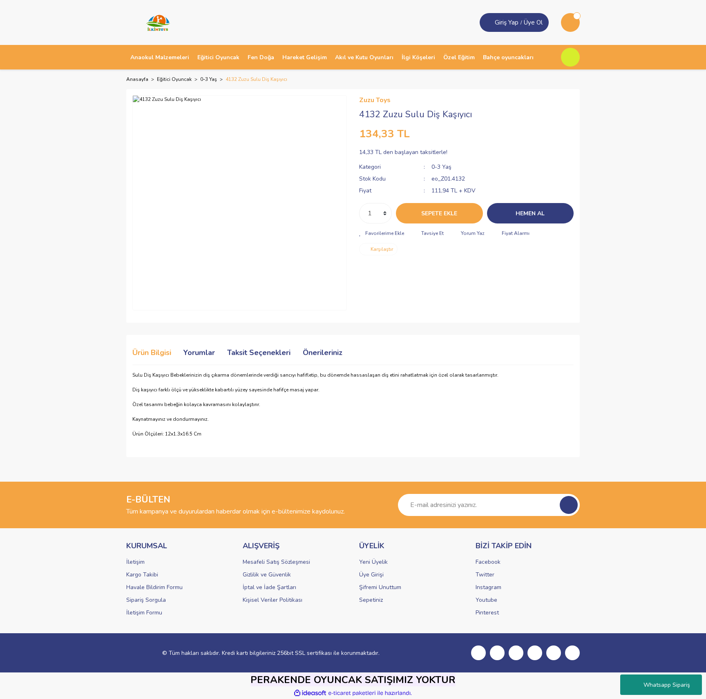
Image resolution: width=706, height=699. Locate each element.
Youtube (486, 600)
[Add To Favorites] (381, 233)
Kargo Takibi (142, 574)
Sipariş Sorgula (146, 600)
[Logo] (155, 22)
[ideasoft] (310, 693)
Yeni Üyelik (373, 562)
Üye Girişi (371, 574)
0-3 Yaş (441, 167)
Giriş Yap (506, 22)
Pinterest (487, 612)
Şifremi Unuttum (380, 587)
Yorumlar (199, 352)
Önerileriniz (322, 352)
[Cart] (570, 22)
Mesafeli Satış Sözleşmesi (276, 562)
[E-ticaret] (352, 693)
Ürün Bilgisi (151, 352)
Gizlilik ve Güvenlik (267, 574)
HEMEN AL (530, 213)
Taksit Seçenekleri (258, 352)
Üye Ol (533, 22)
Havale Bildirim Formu (154, 587)
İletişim (135, 562)
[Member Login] (488, 22)
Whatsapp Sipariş (666, 685)
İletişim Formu (144, 612)
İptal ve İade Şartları (269, 587)
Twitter (485, 574)
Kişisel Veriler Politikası (272, 600)
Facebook (488, 562)
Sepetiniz (371, 600)
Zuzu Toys (375, 100)
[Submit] (569, 505)
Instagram (488, 587)
